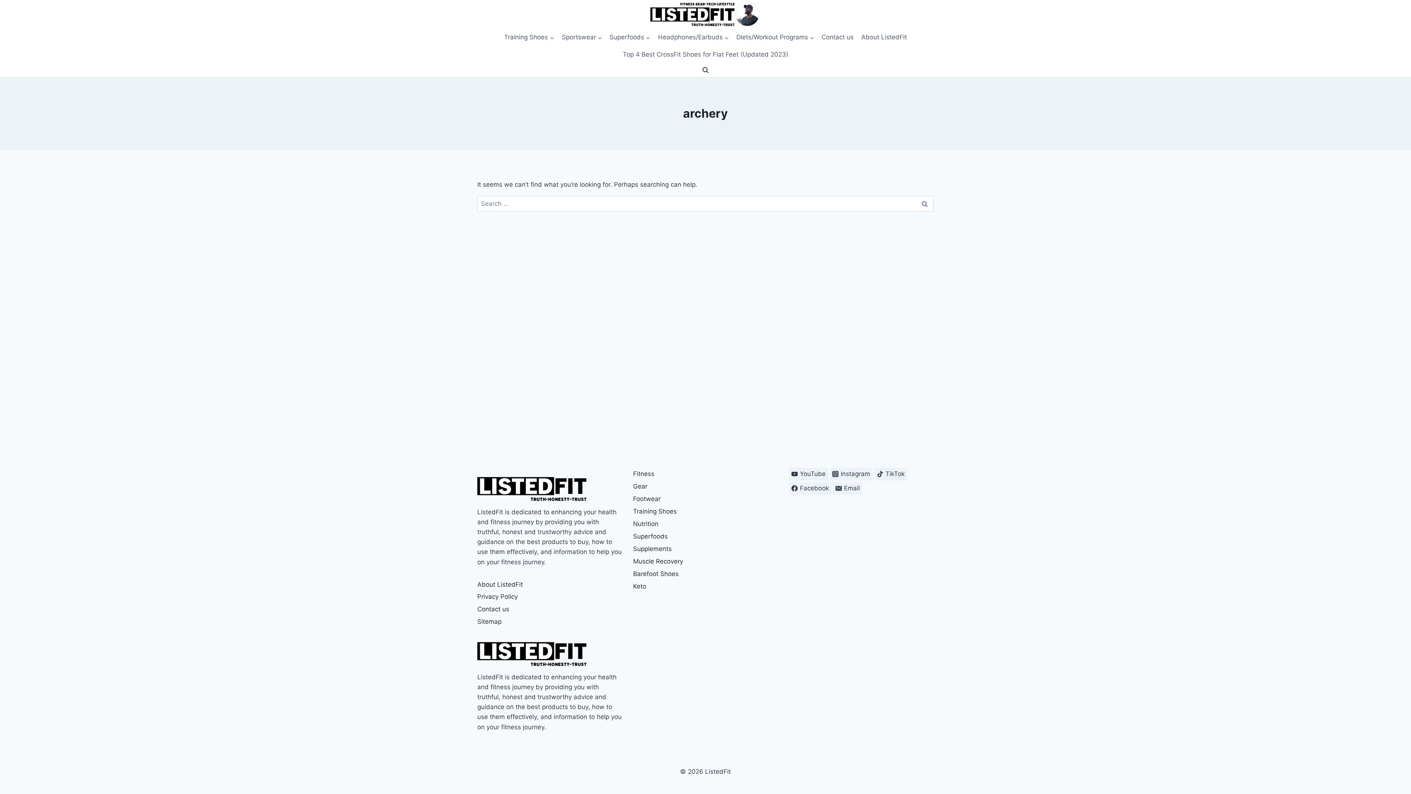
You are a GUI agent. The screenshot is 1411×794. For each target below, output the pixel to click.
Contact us (838, 37)
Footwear (647, 498)
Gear (640, 486)
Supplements (652, 548)
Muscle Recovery (658, 561)
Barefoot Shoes (656, 573)
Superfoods (650, 536)
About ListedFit (884, 37)
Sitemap (489, 621)
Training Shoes (655, 511)
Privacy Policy (497, 596)
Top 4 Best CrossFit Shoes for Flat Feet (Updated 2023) (705, 54)
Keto (639, 586)
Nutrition (645, 523)
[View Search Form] (705, 70)
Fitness (643, 474)
